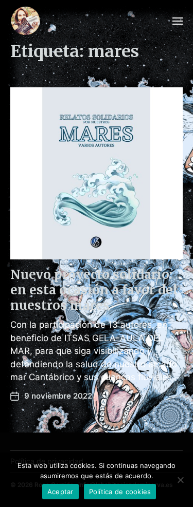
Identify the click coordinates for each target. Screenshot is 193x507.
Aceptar (60, 491)
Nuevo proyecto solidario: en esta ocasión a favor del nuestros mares (94, 290)
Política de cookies (120, 491)
